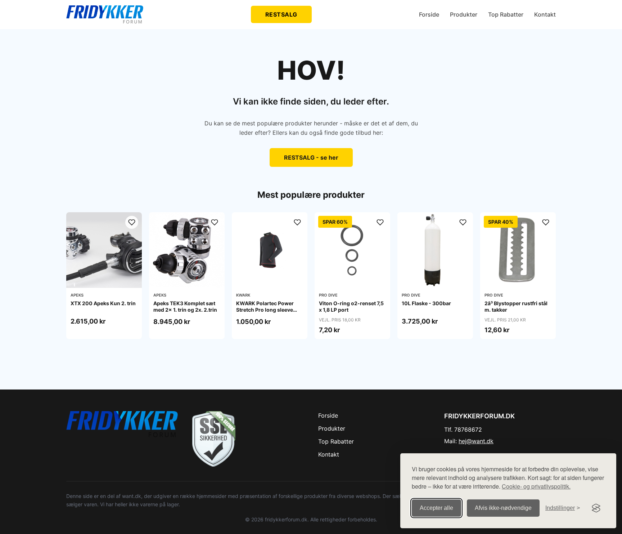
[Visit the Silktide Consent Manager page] (596, 508)
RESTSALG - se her (311, 157)
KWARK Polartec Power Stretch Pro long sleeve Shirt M (265, 309)
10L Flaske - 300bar (426, 303)
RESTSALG (281, 14)
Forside (429, 14)
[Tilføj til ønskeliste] (131, 222)
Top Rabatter (505, 14)
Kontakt (545, 14)
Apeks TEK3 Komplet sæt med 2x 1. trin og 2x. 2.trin (185, 306)
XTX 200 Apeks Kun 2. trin (103, 303)
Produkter (463, 14)
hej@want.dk (476, 441)
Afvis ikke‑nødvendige (503, 508)
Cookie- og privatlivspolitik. (536, 486)
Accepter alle (436, 508)
